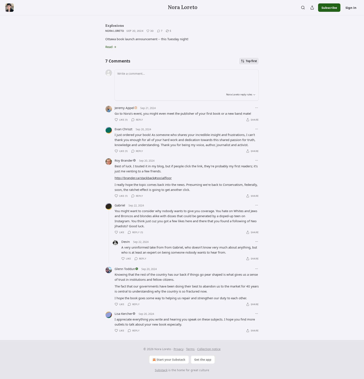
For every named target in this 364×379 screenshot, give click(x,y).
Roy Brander (124, 160)
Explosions (114, 25)
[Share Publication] (312, 7)
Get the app (202, 360)
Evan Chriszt (123, 129)
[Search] (303, 7)
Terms (190, 349)
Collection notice (209, 349)
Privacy (178, 349)
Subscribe (329, 7)
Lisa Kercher (123, 313)
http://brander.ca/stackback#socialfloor (143, 178)
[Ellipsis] (256, 107)
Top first (251, 61)
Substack (161, 370)
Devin (125, 241)
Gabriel (120, 205)
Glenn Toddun (125, 269)
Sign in (350, 7)
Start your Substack (171, 360)
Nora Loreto (114, 30)
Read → (110, 47)
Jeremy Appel (124, 108)
